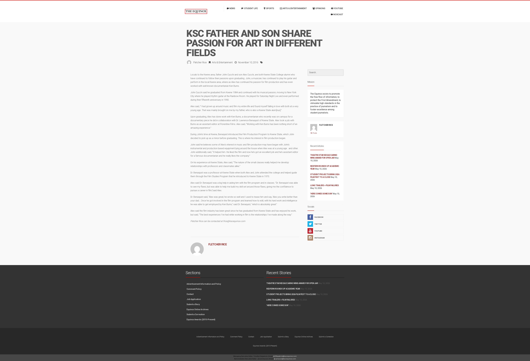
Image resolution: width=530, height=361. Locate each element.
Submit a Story (193, 304)
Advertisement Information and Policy (204, 284)
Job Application (194, 299)
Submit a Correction (196, 314)
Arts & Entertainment (222, 62)
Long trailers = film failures (324, 185)
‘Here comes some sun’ (321, 194)
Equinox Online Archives (198, 309)
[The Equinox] (196, 11)
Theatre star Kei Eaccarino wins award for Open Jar (292, 283)
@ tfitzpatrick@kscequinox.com (285, 356)
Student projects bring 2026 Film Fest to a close (291, 294)
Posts (313, 133)
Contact (190, 294)
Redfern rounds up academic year (283, 289)
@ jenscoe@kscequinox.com (285, 359)
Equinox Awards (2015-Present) (201, 319)
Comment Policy (194, 289)
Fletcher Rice (200, 62)
